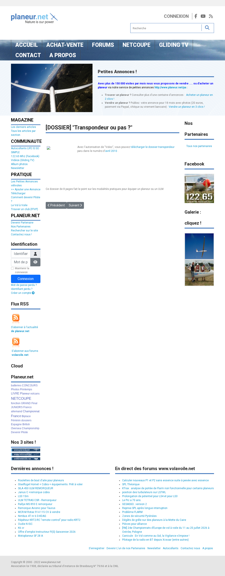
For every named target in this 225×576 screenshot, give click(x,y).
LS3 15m (23, 496)
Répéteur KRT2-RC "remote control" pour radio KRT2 (49, 519)
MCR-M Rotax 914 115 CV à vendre (39, 512)
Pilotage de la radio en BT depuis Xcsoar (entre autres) (155, 539)
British (26, 424)
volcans (35, 393)
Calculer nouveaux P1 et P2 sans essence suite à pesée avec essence (165, 480)
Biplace (26, 416)
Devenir (15, 432)
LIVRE (15, 393)
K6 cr (21, 527)
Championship (30, 428)
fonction (15, 403)
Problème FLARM (132, 512)
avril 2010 (111, 151)
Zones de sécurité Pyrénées (139, 516)
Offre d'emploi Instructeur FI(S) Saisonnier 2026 (47, 531)
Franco (27, 407)
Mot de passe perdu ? (24, 285)
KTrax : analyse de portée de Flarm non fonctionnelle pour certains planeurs (168, 488)
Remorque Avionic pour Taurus (36, 508)
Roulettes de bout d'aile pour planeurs (41, 480)
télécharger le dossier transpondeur (152, 147)
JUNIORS (17, 407)
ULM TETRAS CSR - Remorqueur (37, 500)
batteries (16, 385)
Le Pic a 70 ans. (131, 500)
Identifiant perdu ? (21, 289)
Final (34, 403)
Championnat (31, 411)
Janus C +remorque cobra (34, 492)
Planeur (25, 393)
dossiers (26, 420)
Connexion (176, 16)
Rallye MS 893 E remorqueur (35, 504)
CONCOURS (30, 385)
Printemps (26, 389)
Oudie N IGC (25, 523)
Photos (15, 389)
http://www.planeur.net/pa (170, 87)
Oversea (16, 428)
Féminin (16, 420)
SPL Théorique (131, 484)
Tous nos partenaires (199, 146)
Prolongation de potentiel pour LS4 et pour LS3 (150, 496)
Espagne (16, 424)
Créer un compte (21, 292)
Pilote (24, 432)
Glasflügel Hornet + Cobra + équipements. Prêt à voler (50, 484)
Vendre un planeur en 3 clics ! (187, 106)
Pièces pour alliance (134, 523)
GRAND (26, 403)
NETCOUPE (21, 398)
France (16, 416)
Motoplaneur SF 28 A (30, 535)
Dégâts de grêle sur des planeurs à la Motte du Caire (154, 519)
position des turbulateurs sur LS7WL (144, 492)
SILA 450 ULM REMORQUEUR (35, 488)
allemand (16, 411)
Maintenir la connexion (22, 270)
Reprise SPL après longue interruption (144, 508)
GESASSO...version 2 (134, 504)
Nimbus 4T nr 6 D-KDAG (32, 516)
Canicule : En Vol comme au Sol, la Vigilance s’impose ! (155, 535)
